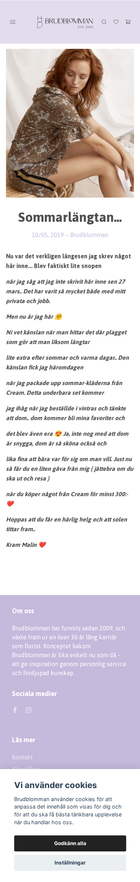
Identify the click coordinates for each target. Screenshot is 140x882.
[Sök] (104, 22)
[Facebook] (15, 710)
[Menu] (12, 22)
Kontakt (22, 757)
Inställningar (70, 863)
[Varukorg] (128, 22)
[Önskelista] (116, 22)
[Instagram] (28, 710)
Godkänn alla (70, 843)
